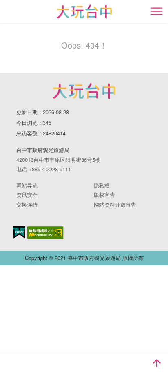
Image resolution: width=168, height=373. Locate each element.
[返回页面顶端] (156, 363)
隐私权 (102, 185)
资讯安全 (27, 195)
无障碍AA (45, 232)
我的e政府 (19, 232)
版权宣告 (104, 195)
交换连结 (27, 204)
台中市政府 (84, 91)
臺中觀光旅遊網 (84, 11)
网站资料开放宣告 (115, 204)
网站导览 (27, 185)
